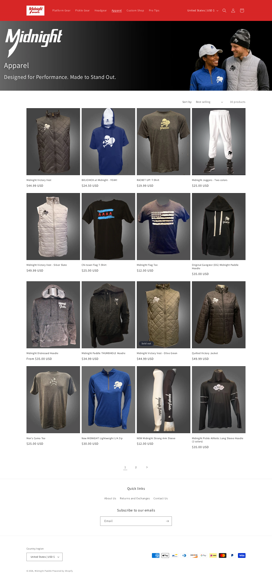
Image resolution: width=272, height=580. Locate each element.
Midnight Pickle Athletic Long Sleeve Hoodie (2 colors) (217, 440)
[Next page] (146, 467)
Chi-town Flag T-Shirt (94, 265)
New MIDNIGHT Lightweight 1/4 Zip (102, 438)
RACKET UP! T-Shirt (148, 180)
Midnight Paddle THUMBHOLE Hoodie (103, 353)
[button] (224, 10)
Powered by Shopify (62, 570)
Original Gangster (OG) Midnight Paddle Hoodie (215, 266)
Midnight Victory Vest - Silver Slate (46, 265)
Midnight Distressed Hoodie (42, 353)
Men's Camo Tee (35, 438)
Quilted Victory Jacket (205, 353)
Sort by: (187, 102)
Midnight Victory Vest (38, 180)
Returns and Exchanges (135, 498)
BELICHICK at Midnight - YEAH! (99, 180)
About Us (110, 498)
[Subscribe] (167, 521)
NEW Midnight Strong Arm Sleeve (156, 438)
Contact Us (161, 498)
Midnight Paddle (43, 570)
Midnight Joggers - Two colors (209, 180)
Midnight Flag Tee (147, 265)
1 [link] (125, 467)
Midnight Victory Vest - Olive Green (157, 353)
